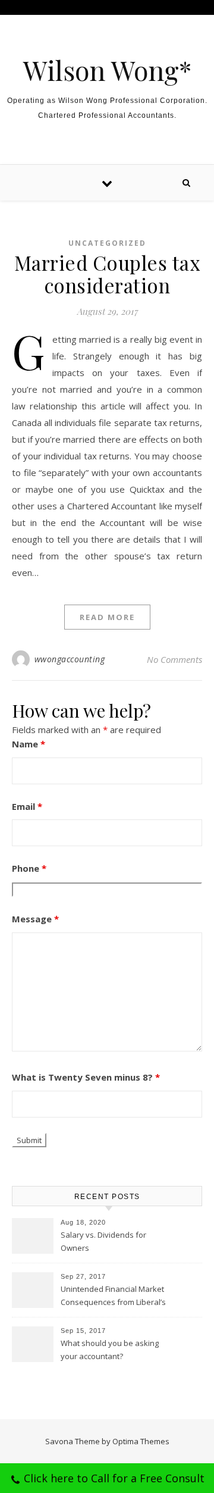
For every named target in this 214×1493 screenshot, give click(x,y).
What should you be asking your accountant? (110, 1349)
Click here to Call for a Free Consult (114, 1478)
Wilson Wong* (107, 70)
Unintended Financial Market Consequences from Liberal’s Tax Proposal (113, 1297)
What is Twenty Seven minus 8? (86, 1077)
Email (27, 806)
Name (28, 744)
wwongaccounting (69, 659)
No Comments (174, 659)
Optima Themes (140, 1441)
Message (35, 919)
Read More (107, 617)
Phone (29, 868)
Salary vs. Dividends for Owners (103, 1241)
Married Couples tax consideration (107, 273)
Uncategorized (107, 243)
